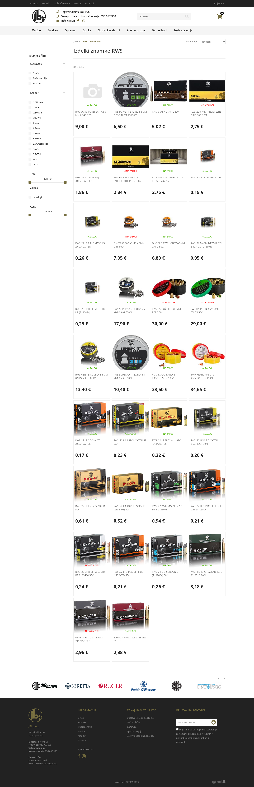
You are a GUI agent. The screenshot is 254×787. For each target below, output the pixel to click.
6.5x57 (36, 148)
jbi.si (75, 41)
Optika (86, 30)
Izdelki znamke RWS (91, 41)
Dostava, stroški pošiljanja (140, 717)
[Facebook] (78, 21)
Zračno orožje (136, 30)
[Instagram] (84, 21)
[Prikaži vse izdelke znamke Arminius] (209, 686)
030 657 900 (108, 16)
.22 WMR (37, 112)
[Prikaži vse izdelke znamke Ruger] (110, 686)
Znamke (82, 740)
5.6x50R (37, 138)
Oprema (70, 30)
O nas (81, 717)
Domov (34, 3)
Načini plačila (133, 722)
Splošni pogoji (134, 731)
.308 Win (37, 117)
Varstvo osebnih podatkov (140, 735)
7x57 (35, 159)
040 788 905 (82, 12)
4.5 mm (36, 128)
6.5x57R (37, 154)
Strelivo (53, 30)
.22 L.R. (36, 107)
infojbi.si (68, 21)
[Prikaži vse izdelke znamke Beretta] (77, 686)
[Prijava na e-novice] (213, 722)
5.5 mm (36, 133)
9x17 (35, 164)
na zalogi (37, 197)
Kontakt (46, 3)
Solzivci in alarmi (109, 30)
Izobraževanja (62, 3)
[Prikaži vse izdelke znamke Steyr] (176, 686)
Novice (77, 3)
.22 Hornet (38, 102)
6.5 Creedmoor (40, 143)
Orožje (36, 30)
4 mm (36, 123)
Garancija (132, 726)
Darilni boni (159, 30)
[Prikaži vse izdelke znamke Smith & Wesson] (143, 686)
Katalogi (89, 3)
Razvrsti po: (192, 41)
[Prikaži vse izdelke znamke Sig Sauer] (44, 686)
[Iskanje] (187, 17)
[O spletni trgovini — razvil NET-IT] (218, 782)
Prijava (219, 3)
